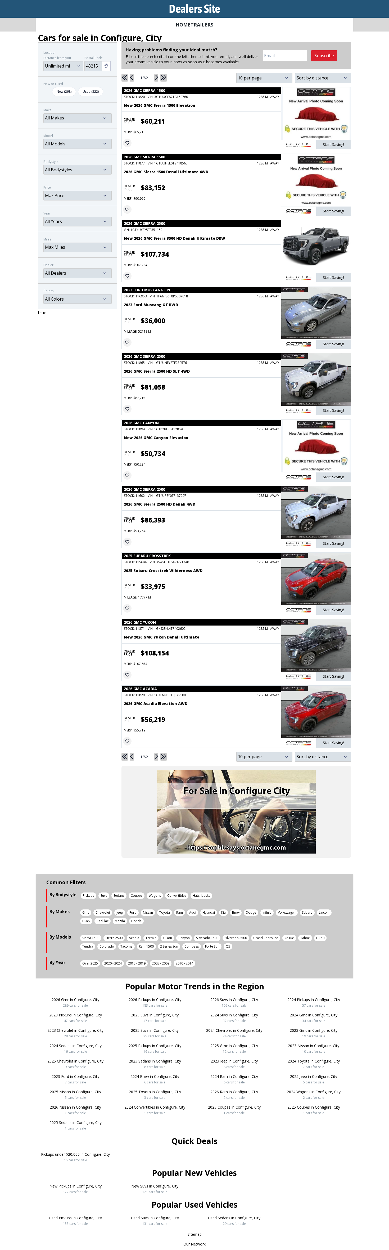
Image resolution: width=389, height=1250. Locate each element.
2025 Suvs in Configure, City (155, 1033)
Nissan (148, 912)
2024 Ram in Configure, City (234, 1079)
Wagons (155, 895)
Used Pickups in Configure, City (75, 1220)
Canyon (184, 938)
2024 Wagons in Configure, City (314, 1094)
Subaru (307, 912)
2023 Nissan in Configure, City (313, 1048)
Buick (86, 921)
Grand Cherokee (265, 938)
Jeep (119, 912)
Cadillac (102, 921)
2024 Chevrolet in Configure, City (234, 1033)
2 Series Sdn (169, 946)
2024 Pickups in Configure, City (313, 1002)
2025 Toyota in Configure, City (155, 1094)
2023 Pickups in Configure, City (75, 1017)
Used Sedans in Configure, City (234, 1220)
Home (183, 24)
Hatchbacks (201, 895)
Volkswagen (287, 912)
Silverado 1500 (207, 938)
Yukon (167, 938)
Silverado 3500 (236, 938)
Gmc (85, 912)
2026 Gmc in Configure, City (75, 1002)
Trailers (202, 24)
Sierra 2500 (114, 938)
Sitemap (195, 1234)
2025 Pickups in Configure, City (155, 1048)
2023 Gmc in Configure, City (313, 1033)
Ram (179, 912)
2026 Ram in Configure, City (234, 1094)
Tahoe (305, 938)
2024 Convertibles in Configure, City (154, 1110)
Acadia (134, 938)
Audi (192, 912)
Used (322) (91, 91)
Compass (191, 946)
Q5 (228, 946)
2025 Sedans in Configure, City (75, 1125)
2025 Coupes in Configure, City (313, 1110)
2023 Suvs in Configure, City (155, 1017)
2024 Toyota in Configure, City (314, 1064)
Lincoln (324, 912)
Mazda (120, 921)
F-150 (320, 938)
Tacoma (126, 946)
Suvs (104, 895)
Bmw (235, 912)
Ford (133, 912)
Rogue (289, 938)
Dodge (251, 912)
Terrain (151, 938)
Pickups (88, 895)
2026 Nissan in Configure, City (75, 1110)
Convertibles (176, 895)
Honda (136, 921)
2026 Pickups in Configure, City (155, 1002)
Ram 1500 (146, 946)
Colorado (106, 946)
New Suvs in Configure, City (154, 1189)
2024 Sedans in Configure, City (75, 1048)
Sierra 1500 (90, 938)
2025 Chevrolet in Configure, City (75, 1064)
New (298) (64, 91)
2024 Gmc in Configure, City (313, 1017)
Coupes (136, 895)
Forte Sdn (212, 946)
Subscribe (324, 56)
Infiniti (267, 912)
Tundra (87, 946)
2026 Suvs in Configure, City (234, 1002)
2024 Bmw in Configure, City (154, 1079)
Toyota (164, 912)
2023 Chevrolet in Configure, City (75, 1033)
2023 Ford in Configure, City (75, 1079)
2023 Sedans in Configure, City (155, 1064)
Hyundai (208, 912)
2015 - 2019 (137, 963)
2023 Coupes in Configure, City (234, 1110)
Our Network (194, 1244)
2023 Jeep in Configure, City (234, 1064)
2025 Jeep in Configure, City (313, 1079)
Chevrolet (103, 912)
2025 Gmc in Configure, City (234, 1048)
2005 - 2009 (160, 963)
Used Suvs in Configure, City (155, 1220)
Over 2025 (90, 963)
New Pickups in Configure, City (75, 1189)
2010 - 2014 (184, 963)
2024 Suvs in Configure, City (234, 1017)
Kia (223, 912)
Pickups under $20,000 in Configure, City (75, 1157)
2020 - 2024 (113, 963)
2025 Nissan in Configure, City (75, 1094)
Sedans (119, 895)
